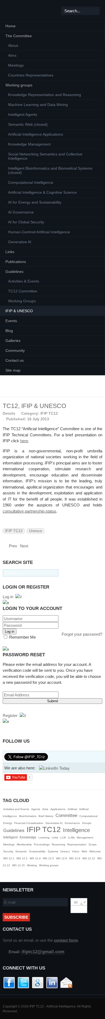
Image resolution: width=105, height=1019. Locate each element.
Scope (93, 844)
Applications (57, 809)
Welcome (95, 851)
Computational (88, 816)
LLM (63, 837)
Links (55, 837)
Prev (12, 546)
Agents (35, 809)
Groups (86, 823)
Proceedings (42, 844)
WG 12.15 (18, 865)
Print (93, 413)
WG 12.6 (61, 858)
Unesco (35, 531)
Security (8, 851)
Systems (53, 851)
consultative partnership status (29, 511)
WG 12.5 (48, 858)
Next (24, 546)
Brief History (45, 816)
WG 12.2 (21, 858)
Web (84, 851)
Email (99, 413)
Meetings (9, 844)
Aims (45, 809)
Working (32, 865)
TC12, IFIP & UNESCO (34, 406)
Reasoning (58, 844)
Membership (24, 844)
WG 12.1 (8, 858)
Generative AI (54, 823)
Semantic (21, 851)
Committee (66, 815)
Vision (75, 851)
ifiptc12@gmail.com (43, 951)
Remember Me (22, 637)
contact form (66, 940)
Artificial (72, 809)
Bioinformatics (27, 816)
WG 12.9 (74, 858)
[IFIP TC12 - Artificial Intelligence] (13, 10)
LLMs (71, 837)
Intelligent (10, 837)
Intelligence (76, 830)
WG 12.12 (88, 858)
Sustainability (37, 851)
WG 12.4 (35, 858)
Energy (7, 823)
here (24, 440)
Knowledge (28, 837)
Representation (76, 844)
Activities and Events (16, 809)
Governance (72, 823)
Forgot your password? (82, 634)
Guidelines (13, 830)
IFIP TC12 (49, 413)
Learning (44, 837)
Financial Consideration (28, 823)
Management (85, 837)
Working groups (48, 865)
